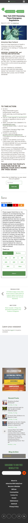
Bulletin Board (10, 11)
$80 (22, 257)
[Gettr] (15, 205)
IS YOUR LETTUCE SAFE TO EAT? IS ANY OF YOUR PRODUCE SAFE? (15, 409)
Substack (14, 504)
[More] (21, 205)
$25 (6, 257)
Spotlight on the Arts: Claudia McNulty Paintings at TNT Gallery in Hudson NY (16, 423)
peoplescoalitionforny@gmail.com (12, 134)
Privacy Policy (14, 506)
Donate (14, 498)
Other (20, 266)
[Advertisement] (14, 91)
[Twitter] (10, 205)
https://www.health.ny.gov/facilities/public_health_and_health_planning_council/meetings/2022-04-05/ (14, 113)
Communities (14, 492)
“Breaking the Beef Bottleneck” (13, 401)
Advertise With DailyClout (14, 483)
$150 (14, 262)
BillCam (14, 489)
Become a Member (14, 486)
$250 (22, 262)
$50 (14, 257)
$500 (8, 266)
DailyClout (20, 11)
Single (5, 253)
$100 (6, 262)
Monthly (18, 253)
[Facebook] (4, 205)
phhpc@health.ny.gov (9, 124)
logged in (12, 330)
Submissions (14, 501)
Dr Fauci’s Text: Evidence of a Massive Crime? (16, 416)
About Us (14, 480)
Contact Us (14, 495)
